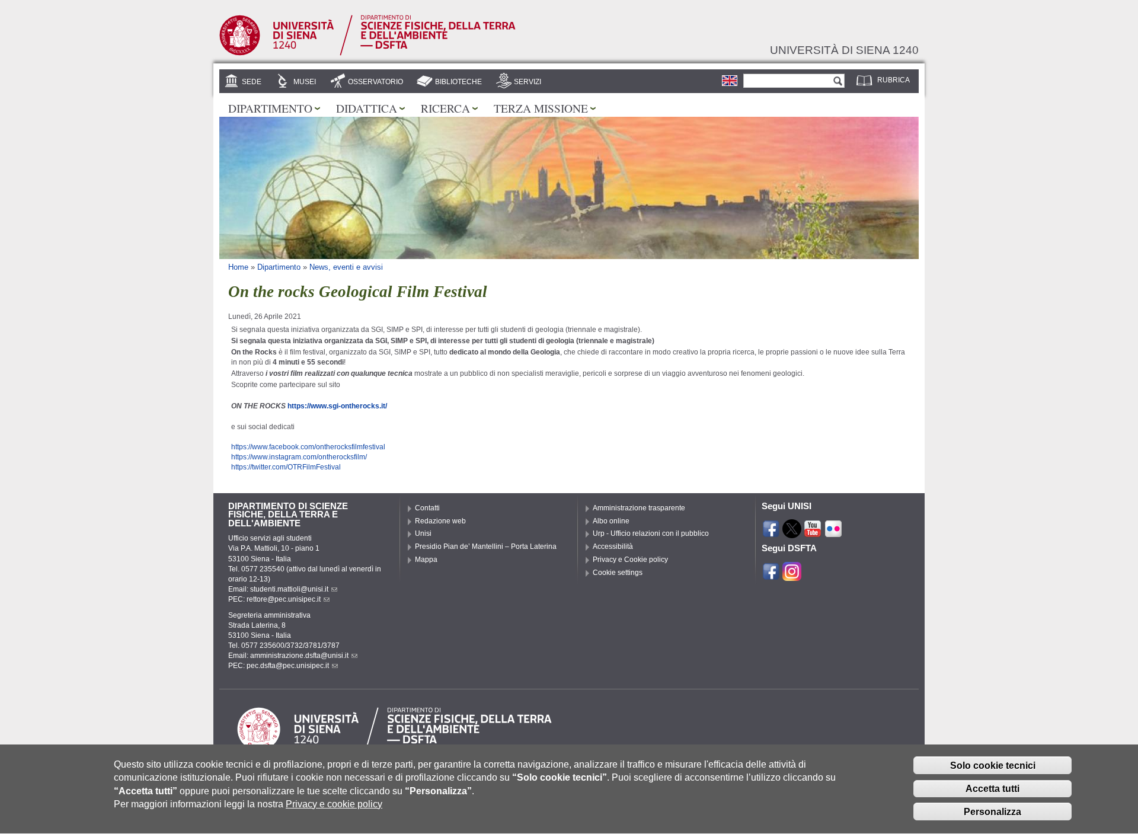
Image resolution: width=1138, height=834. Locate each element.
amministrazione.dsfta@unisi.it (299, 655)
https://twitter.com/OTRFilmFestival (286, 467)
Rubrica (893, 80)
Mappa (426, 559)
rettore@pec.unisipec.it (284, 599)
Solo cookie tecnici (992, 765)
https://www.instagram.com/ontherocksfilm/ (299, 457)
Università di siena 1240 (844, 49)
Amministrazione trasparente (639, 508)
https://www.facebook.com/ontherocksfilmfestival (308, 447)
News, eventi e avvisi (346, 267)
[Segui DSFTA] (791, 575)
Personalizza (992, 812)
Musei (304, 82)
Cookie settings (617, 572)
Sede (251, 82)
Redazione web (440, 521)
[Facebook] (771, 533)
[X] (791, 533)
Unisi (423, 533)
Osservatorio (375, 82)
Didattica (366, 108)
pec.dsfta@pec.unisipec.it (288, 666)
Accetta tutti (992, 789)
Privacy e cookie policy (334, 804)
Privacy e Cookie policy (630, 559)
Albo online (611, 521)
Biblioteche (458, 82)
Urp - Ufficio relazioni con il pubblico (651, 533)
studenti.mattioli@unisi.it (289, 589)
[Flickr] (833, 533)
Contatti (427, 508)
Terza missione (541, 108)
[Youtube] (812, 533)
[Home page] (367, 53)
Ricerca (445, 108)
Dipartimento (270, 108)
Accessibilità (613, 546)
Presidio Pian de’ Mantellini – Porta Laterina (486, 546)
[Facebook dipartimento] (771, 575)
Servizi (527, 82)
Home (238, 267)
